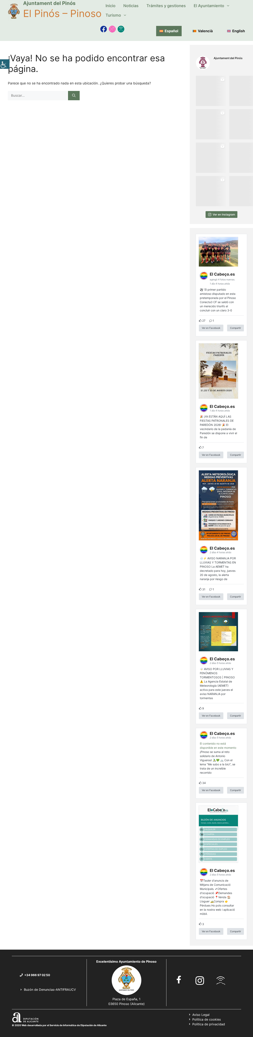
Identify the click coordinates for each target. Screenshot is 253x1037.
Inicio (110, 5)
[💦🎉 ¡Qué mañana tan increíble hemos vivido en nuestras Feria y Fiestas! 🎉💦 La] (211, 91)
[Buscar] (74, 95)
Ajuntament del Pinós (49, 3)
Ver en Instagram (224, 214)
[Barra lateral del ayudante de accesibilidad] (4, 64)
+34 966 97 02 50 (37, 975)
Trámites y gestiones (166, 5)
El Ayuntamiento (209, 5)
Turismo (113, 15)
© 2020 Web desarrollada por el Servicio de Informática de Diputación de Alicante (59, 1025)
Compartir (235, 327)
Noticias (131, 5)
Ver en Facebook (211, 327)
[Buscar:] (38, 95)
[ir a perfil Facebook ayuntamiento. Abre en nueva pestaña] (178, 979)
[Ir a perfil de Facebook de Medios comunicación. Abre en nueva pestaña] (103, 29)
